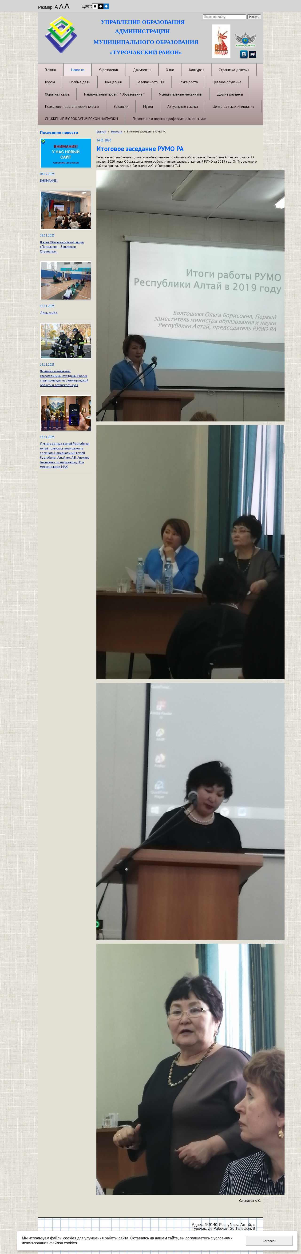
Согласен (269, 1241)
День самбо (48, 313)
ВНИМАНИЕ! (48, 180)
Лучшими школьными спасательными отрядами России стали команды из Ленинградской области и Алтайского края (64, 378)
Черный (100, 6)
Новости (116, 131)
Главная (101, 131)
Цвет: (87, 6)
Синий (106, 6)
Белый (95, 6)
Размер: (46, 7)
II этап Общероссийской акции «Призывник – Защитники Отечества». (62, 246)
